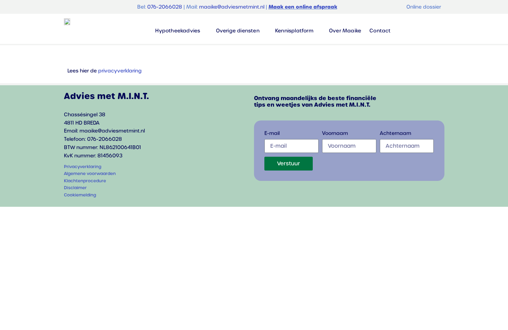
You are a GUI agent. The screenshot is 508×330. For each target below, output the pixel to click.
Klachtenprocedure (85, 181)
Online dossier (423, 7)
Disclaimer (75, 188)
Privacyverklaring (82, 166)
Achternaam (395, 133)
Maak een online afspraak (303, 6)
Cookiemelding (80, 195)
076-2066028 (164, 7)
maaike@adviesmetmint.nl (231, 7)
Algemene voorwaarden (90, 173)
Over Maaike (345, 31)
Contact (380, 31)
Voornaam (335, 133)
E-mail (272, 133)
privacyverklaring (120, 71)
